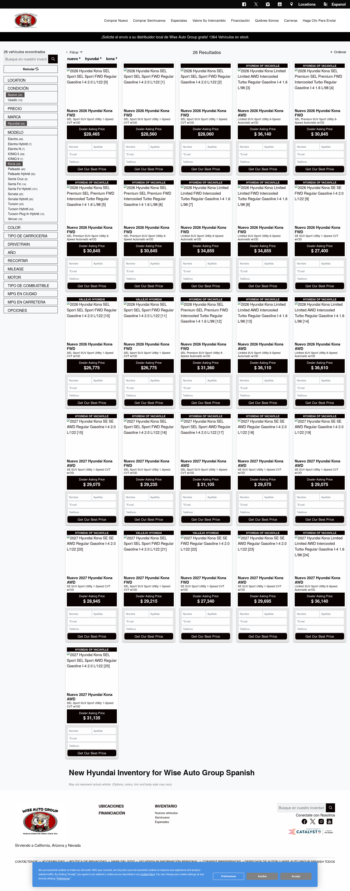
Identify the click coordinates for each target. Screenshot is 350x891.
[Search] (53, 59)
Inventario (166, 806)
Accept (296, 876)
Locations (307, 4)
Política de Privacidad (88, 861)
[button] (115, 20)
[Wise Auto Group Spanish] (25, 19)
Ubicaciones (111, 806)
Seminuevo (162, 817)
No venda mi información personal (169, 861)
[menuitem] (32, 94)
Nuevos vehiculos (166, 813)
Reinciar (29, 69)
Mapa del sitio (123, 861)
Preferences (228, 876)
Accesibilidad (54, 861)
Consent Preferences (222, 861)
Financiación (112, 813)
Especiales (162, 822)
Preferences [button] (63, 878)
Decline (262, 876)
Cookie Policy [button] (147, 874)
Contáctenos (26, 861)
